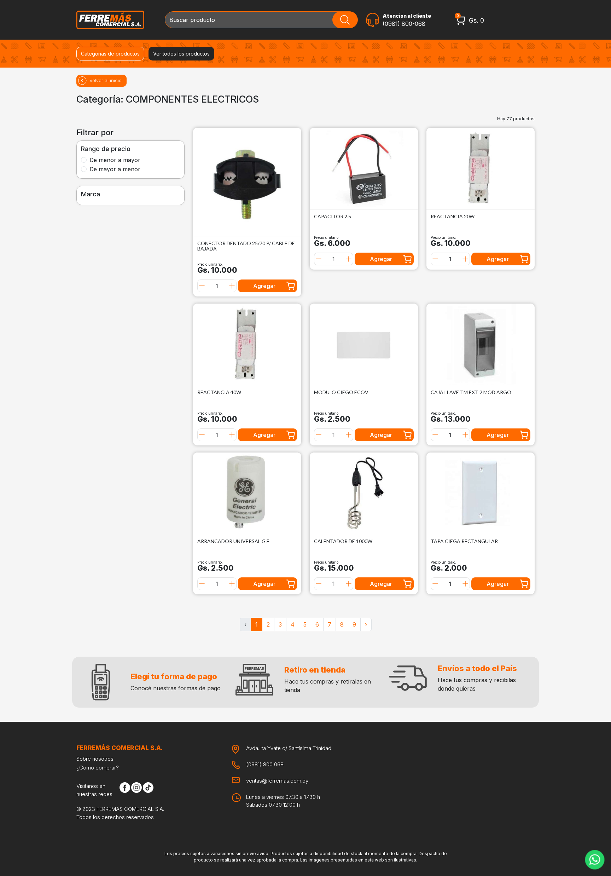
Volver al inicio (105, 80)
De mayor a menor (114, 169)
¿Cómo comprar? (97, 767)
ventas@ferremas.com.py (277, 780)
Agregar (264, 285)
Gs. (476, 20)
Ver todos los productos (181, 54)
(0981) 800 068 (265, 764)
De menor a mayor (114, 159)
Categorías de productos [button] (110, 54)
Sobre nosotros (95, 758)
